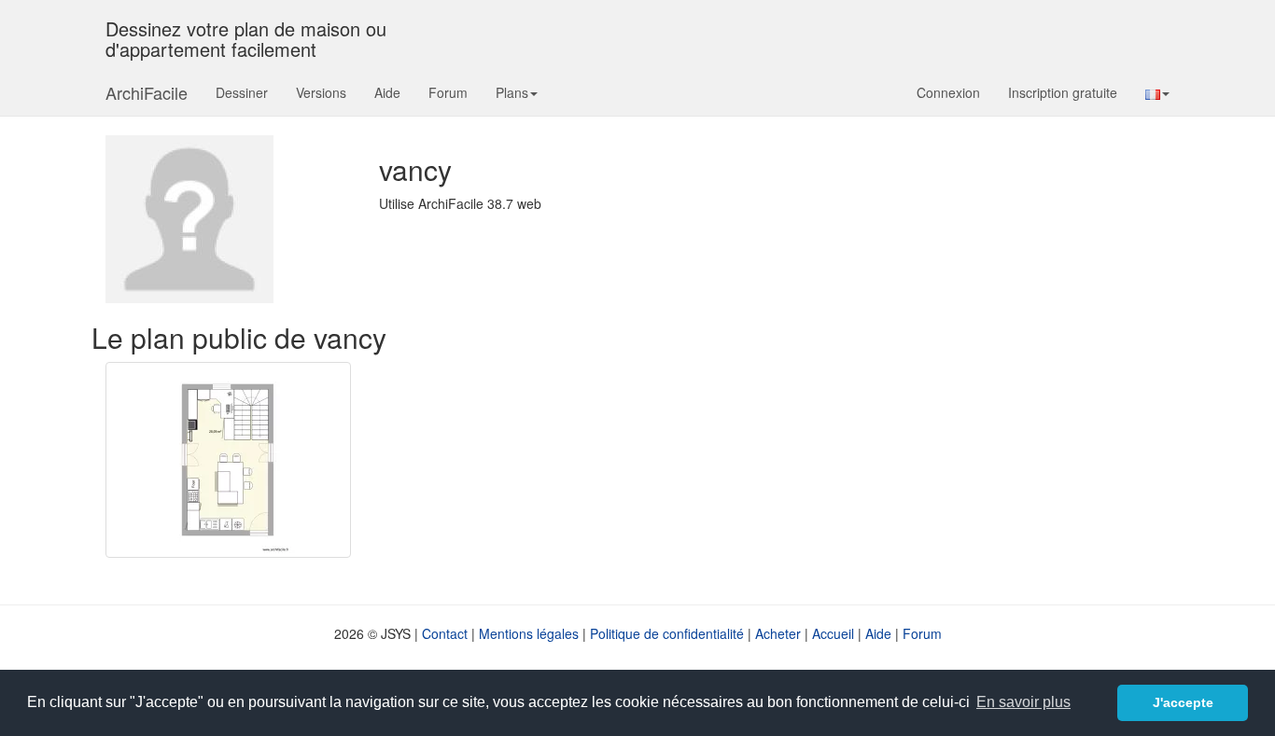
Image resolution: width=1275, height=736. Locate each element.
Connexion (948, 92)
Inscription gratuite (1062, 92)
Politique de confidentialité (667, 633)
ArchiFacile (146, 92)
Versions (321, 92)
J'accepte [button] (1183, 702)
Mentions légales (529, 633)
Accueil (833, 633)
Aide (387, 92)
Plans (512, 92)
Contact (445, 633)
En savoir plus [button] (1023, 702)
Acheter (778, 633)
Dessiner (242, 92)
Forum (448, 92)
